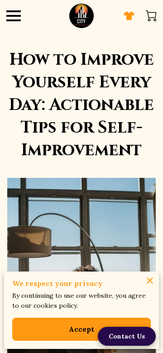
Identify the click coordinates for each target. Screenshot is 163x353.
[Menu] (13, 15)
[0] (151, 15)
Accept (82, 329)
